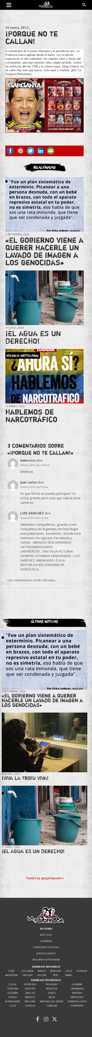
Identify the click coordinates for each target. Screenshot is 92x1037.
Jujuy (12, 1006)
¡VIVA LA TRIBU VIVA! (25, 778)
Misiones (77, 993)
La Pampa (77, 984)
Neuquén (30, 989)
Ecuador (82, 971)
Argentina (11, 975)
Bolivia (41, 975)
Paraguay (55, 971)
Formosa (51, 1006)
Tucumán (12, 993)
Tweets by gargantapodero (45, 878)
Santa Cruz (77, 997)
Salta (52, 997)
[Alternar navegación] (9, 5)
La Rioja (30, 1006)
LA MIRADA (46, 941)
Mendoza (51, 989)
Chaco (52, 993)
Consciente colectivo (46, 947)
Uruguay (27, 975)
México (42, 971)
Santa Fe (30, 997)
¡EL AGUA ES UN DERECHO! (33, 337)
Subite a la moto (46, 953)
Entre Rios (30, 984)
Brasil (69, 975)
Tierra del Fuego (77, 1001)
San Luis (30, 993)
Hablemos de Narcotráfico (31, 415)
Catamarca (77, 989)
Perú (55, 975)
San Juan (30, 1001)
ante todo (46, 935)
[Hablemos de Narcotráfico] (44, 376)
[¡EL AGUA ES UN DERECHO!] (44, 297)
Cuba (11, 971)
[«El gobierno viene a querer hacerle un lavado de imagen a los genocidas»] (44, 204)
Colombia (27, 971)
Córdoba (12, 989)
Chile (69, 971)
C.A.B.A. (12, 984)
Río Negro (52, 984)
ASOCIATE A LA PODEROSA (46, 960)
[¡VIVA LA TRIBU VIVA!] (44, 742)
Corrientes (77, 1006)
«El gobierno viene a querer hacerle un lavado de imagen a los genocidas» (44, 251)
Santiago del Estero (51, 1001)
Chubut (12, 997)
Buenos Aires (12, 1001)
